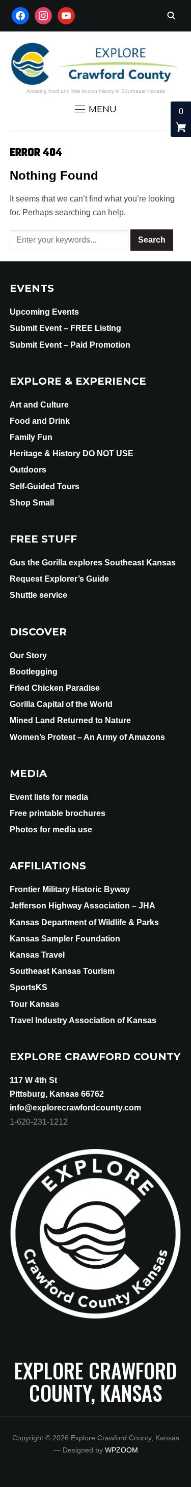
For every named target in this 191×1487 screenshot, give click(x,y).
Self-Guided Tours (44, 486)
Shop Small (32, 502)
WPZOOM (121, 1450)
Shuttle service (38, 595)
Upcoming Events (44, 312)
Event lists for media (49, 797)
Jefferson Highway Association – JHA (82, 905)
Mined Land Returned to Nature (70, 720)
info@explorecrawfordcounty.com (75, 1107)
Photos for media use (51, 829)
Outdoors (28, 469)
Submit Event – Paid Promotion (70, 345)
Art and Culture (39, 404)
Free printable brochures (57, 813)
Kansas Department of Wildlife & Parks (84, 922)
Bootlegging (34, 671)
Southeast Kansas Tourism (62, 971)
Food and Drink (40, 421)
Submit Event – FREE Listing (65, 328)
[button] (96, 109)
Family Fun (31, 437)
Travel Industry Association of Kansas (83, 1020)
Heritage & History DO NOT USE (71, 453)
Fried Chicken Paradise (55, 688)
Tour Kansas (34, 1004)
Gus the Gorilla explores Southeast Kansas (93, 562)
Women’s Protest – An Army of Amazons (87, 737)
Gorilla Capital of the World (61, 704)
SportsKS (28, 987)
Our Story (28, 655)
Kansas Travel (37, 955)
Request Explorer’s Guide (59, 578)
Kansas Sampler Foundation (65, 938)
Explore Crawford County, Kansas (95, 1381)
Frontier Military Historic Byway (70, 889)
